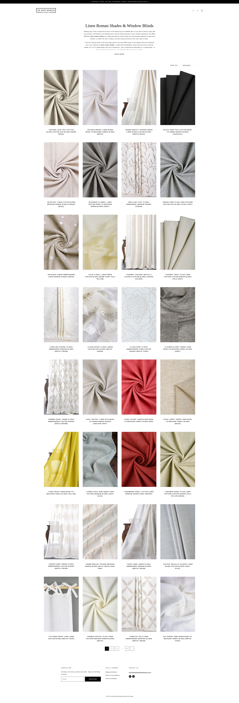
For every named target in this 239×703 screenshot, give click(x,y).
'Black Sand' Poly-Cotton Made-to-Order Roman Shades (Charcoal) (177, 132)
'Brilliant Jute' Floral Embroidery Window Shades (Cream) (138, 204)
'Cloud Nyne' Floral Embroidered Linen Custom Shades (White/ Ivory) (139, 349)
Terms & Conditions (111, 678)
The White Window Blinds (116, 696)
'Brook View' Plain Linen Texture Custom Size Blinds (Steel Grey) (178, 203)
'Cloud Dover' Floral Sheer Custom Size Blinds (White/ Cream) (100, 349)
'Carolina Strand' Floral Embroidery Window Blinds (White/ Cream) (61, 349)
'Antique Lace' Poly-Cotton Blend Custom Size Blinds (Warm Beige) (61, 132)
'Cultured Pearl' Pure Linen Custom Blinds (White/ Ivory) (61, 637)
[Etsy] (133, 676)
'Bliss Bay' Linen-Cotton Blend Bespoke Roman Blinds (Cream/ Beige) (61, 204)
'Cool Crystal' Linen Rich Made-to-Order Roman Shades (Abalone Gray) (100, 421)
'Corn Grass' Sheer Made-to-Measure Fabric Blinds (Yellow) (61, 493)
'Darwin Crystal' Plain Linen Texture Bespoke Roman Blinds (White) (100, 639)
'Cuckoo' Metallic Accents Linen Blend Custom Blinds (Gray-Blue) (178, 566)
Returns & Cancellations (112, 675)
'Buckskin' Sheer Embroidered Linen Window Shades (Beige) (61, 276)
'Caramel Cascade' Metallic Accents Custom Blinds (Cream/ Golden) (138, 277)
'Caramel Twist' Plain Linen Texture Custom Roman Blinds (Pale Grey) (178, 277)
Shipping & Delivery (111, 672)
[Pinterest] (130, 676)
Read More (119, 54)
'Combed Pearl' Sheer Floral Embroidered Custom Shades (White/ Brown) (61, 421)
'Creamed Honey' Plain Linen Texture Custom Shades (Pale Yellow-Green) (177, 494)
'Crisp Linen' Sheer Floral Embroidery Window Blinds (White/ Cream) (139, 566)
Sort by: (174, 65)
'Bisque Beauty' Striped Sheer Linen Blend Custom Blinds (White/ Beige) (139, 132)
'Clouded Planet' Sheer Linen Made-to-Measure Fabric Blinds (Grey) (177, 349)
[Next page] (132, 649)
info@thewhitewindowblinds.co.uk (140, 672)
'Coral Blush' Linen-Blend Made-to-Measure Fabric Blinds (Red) (139, 420)
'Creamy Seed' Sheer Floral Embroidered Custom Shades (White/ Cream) (61, 566)
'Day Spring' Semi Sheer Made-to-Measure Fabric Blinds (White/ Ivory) (178, 639)
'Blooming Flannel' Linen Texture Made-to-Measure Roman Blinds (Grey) (100, 204)
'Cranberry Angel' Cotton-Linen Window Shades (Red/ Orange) (139, 493)
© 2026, (108, 696)
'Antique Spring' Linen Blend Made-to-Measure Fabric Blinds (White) (100, 132)
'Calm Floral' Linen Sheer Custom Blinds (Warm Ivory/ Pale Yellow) (100, 277)
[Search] (198, 10)
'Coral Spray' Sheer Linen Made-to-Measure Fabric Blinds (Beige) (177, 421)
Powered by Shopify (128, 696)
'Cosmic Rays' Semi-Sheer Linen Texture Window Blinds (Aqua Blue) (100, 494)
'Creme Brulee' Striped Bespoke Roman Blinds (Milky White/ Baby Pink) (100, 566)
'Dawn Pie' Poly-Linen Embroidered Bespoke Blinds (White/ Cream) (139, 639)
